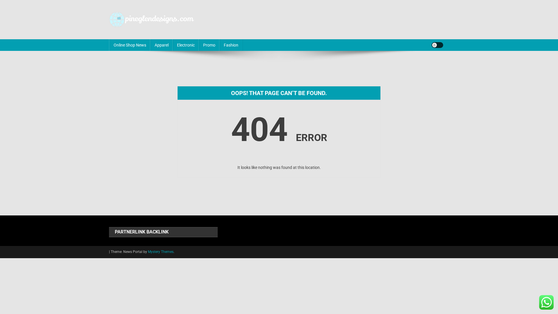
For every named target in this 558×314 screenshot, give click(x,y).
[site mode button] (437, 45)
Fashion (231, 45)
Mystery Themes (161, 252)
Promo (209, 45)
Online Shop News (130, 45)
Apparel (162, 45)
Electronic (186, 45)
